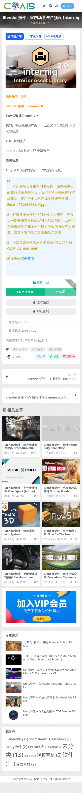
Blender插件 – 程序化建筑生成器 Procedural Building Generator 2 (20, 448)
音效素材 (26, 764)
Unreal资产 (38, 747)
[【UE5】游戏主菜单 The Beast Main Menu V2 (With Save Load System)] (13, 659)
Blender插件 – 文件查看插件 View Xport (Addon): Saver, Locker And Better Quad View (21, 493)
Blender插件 (20, 349)
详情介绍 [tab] (16, 36)
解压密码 (43, 311)
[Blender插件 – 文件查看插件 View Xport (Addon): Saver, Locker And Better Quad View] (21, 471)
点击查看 (27, 258)
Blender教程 (17, 739)
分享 (42, 356)
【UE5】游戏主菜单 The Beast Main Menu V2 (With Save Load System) (49, 657)
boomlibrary (40, 739)
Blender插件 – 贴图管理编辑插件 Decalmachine (20, 575)
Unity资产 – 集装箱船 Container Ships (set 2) (49, 685)
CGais (16, 357)
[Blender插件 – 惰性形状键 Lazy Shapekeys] (61, 428)
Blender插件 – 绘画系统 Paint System (20, 532)
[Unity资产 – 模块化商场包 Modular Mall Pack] (13, 701)
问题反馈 (15, 268)
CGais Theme (40, 779)
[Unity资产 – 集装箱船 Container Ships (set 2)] (13, 687)
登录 (69, 6)
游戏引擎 (30, 756)
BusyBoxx (61, 739)
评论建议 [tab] (56, 36)
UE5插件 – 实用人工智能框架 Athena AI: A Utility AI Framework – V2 (49, 671)
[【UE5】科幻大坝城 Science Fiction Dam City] (13, 646)
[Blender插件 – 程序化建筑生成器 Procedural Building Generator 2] (21, 428)
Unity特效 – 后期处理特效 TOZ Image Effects (49, 713)
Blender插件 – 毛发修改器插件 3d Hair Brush (60, 489)
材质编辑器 (55, 349)
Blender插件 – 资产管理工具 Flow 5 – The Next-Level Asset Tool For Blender (60, 536)
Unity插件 (16, 746)
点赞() (70, 356)
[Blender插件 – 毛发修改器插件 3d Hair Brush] (61, 471)
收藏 (56, 356)
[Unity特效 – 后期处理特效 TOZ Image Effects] (13, 715)
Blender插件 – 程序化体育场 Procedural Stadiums (60, 575)
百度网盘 (27, 292)
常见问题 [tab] (35, 36)
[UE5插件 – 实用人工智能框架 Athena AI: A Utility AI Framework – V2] (13, 673)
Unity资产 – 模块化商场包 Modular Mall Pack (49, 699)
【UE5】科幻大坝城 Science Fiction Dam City (49, 643)
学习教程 (55, 747)
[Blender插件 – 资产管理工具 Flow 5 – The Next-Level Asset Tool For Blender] (61, 514)
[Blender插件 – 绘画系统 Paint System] (21, 514)
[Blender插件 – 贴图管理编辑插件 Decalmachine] (21, 557)
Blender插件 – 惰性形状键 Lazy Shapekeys (60, 446)
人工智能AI (37, 349)
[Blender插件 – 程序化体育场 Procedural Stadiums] (61, 557)
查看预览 (43, 302)
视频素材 (49, 755)
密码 (59, 292)
